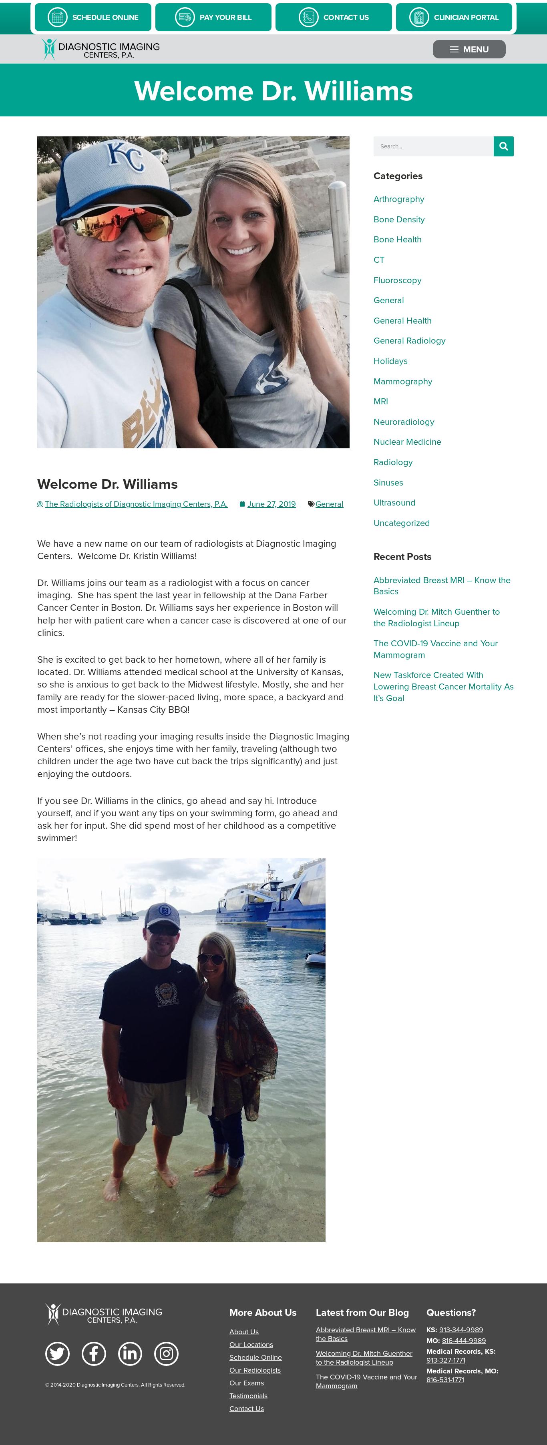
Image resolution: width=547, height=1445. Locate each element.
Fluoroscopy (398, 280)
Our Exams (246, 1383)
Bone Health (398, 239)
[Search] (504, 146)
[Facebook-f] (94, 1354)
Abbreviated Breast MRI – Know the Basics (442, 586)
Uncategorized (402, 522)
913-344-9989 (461, 1330)
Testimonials (248, 1396)
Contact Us (246, 1408)
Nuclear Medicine (407, 441)
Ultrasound (395, 502)
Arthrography (399, 198)
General (330, 504)
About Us (244, 1332)
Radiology (393, 462)
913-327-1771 (445, 1360)
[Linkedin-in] (130, 1354)
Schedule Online (255, 1357)
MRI (381, 401)
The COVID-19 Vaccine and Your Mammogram (436, 649)
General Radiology (410, 340)
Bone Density (399, 219)
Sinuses (388, 482)
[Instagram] (166, 1354)
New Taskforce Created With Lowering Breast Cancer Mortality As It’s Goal (444, 686)
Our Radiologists (255, 1370)
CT (379, 259)
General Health (403, 320)
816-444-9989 (464, 1340)
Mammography (403, 381)
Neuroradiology (404, 421)
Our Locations (251, 1344)
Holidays (391, 360)
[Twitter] (57, 1354)
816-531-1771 (445, 1380)
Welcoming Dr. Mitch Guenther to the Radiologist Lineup (437, 617)
